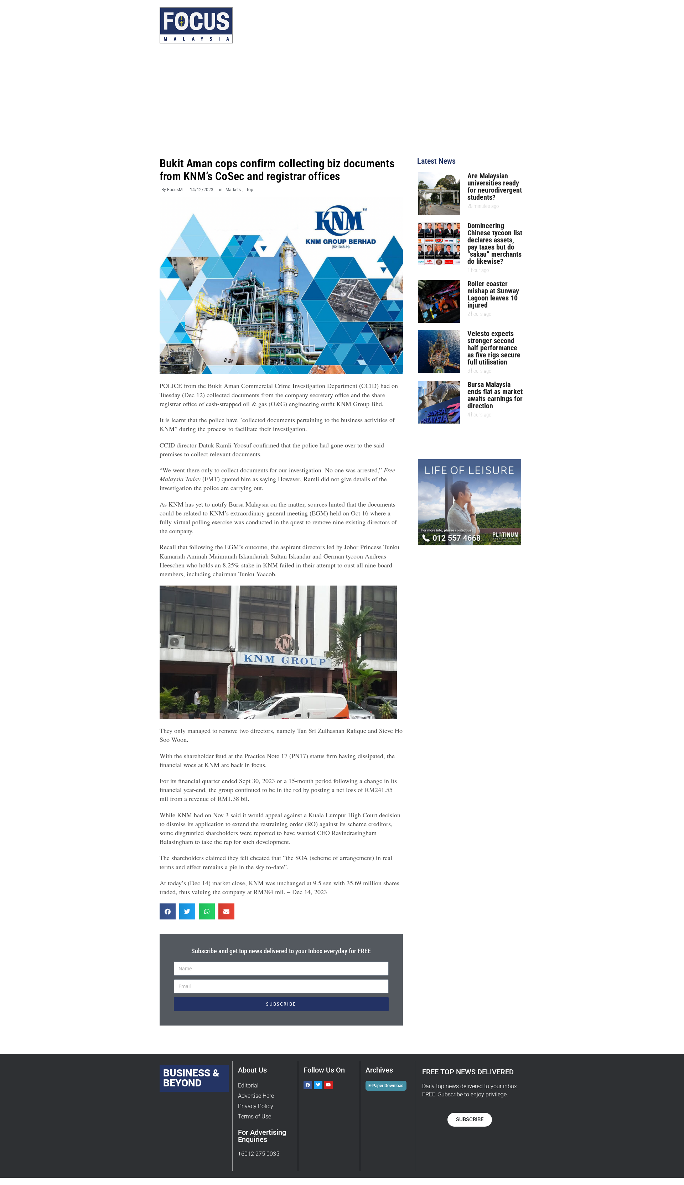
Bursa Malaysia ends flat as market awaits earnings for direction (495, 395)
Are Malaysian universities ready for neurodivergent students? (494, 186)
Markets (233, 189)
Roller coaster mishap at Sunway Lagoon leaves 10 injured (493, 294)
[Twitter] (318, 1085)
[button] (168, 911)
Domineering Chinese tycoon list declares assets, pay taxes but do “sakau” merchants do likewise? (494, 243)
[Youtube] (328, 1085)
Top (249, 189)
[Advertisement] (342, 104)
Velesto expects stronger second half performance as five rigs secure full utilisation (493, 347)
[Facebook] (308, 1085)
